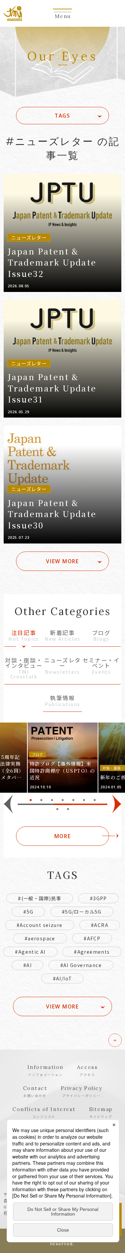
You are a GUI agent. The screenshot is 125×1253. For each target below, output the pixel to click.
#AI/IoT (62, 978)
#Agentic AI (30, 951)
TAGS (62, 115)
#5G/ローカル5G (82, 911)
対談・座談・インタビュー (23, 668)
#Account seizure (39, 925)
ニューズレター (62, 666)
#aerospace (40, 938)
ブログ (101, 636)
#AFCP (92, 938)
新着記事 (62, 636)
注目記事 (23, 636)
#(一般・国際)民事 (39, 898)
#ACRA (99, 925)
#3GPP (98, 898)
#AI (27, 965)
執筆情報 (62, 701)
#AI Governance (81, 965)
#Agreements (92, 951)
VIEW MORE (62, 561)
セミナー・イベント (101, 666)
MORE (62, 836)
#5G (28, 911)
